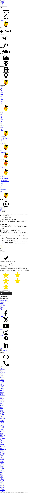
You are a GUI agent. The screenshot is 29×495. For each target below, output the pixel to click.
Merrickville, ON (2, 431)
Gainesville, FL (2, 380)
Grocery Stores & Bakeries (4, 180)
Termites (2, 86)
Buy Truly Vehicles (2, 308)
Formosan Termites (3, 142)
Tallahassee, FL (2, 447)
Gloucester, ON (2, 381)
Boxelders (2, 92)
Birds (1, 91)
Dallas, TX (1, 416)
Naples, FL (1, 393)
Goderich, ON (2, 382)
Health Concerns (2, 245)
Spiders (1, 103)
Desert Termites (2, 141)
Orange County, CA (2, 372)
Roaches (2, 101)
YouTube (1, 329)
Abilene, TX (1, 371)
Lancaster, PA (2, 387)
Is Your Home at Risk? (3, 210)
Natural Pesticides (2, 305)
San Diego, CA (2, 401)
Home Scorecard (2, 304)
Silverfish (2, 102)
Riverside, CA (2, 440)
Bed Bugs (2, 112)
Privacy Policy (2, 309)
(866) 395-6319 (2, 1)
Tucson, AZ (1, 408)
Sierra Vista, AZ (2, 405)
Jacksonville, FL (2, 425)
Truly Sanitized (2, 176)
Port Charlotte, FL (2, 438)
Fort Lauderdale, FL (2, 378)
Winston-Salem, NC (2, 451)
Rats (1, 150)
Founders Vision (2, 302)
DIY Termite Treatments (3, 140)
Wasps (1, 114)
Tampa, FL (1, 407)
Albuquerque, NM (2, 412)
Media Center (2, 307)
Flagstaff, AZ (1, 377)
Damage (1, 246)
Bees (1, 88)
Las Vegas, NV (2, 388)
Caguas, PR (1, 374)
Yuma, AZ (1, 410)
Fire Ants (2, 187)
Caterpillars (2, 93)
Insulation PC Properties (3, 166)
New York (1, 394)
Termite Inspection (3, 139)
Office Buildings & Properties (4, 178)
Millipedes (2, 99)
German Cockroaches (3, 189)
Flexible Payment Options (4, 168)
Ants (1, 90)
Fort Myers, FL (2, 459)
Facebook (1, 316)
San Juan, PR (2, 442)
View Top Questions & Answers (4, 300)
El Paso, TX (1, 376)
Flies (1, 96)
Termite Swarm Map (3, 137)
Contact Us (1, 303)
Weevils (2, 104)
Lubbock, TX (2, 389)
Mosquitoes (2, 125)
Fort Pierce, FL (2, 379)
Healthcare (2, 183)
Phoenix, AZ (1, 397)
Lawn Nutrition (2, 159)
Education (2, 182)
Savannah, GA (2, 485)
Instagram (1, 335)
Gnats (1, 97)
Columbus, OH (2, 375)
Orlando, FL (1, 396)
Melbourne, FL (2, 390)
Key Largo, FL (2, 385)
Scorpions (2, 127)
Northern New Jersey (2, 395)
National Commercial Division (4, 175)
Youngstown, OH (2, 409)
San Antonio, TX (2, 400)
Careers (1, 306)
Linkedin (1, 348)
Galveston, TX (2, 421)
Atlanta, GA (1, 373)
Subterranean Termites (3, 143)
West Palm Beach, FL (3, 449)
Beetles (1, 116)
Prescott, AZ (1, 399)
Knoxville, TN (2, 386)
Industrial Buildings (3, 179)
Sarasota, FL (1, 403)
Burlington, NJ (2, 414)
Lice (1, 98)
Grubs (1, 123)
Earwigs (2, 120)
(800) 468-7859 (2, 2)
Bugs (1, 118)
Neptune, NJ (1, 434)
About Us (1, 5)
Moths (1, 100)
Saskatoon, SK (2, 444)
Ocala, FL (1, 436)
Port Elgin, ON (2, 398)
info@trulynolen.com (4, 353)
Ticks (1, 129)
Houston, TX (1, 384)
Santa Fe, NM (2, 402)
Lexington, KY (2, 429)
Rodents (2, 87)
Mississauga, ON (2, 392)
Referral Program (2, 4)
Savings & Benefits (3, 167)
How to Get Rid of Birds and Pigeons (4, 247)
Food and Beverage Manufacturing (5, 181)
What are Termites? (3, 136)
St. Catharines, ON (2, 406)
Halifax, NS (1, 423)
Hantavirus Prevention (3, 152)
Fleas (1, 121)
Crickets (2, 94)
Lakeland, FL (2, 427)
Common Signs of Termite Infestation (5, 138)
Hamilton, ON (2, 383)
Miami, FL (1, 472)
